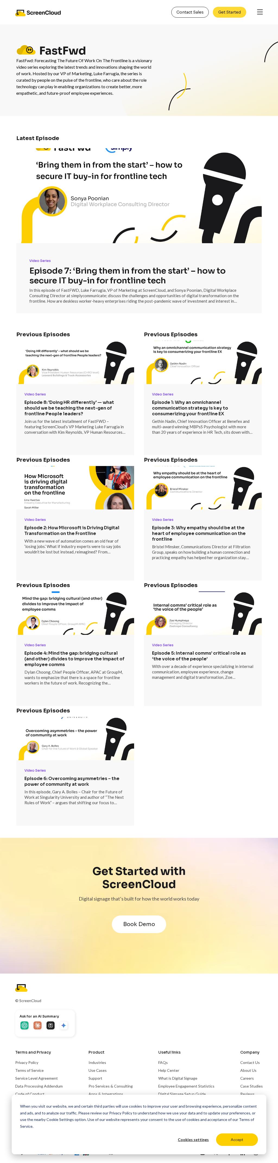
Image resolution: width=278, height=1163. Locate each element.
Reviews (247, 1094)
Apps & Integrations (106, 1094)
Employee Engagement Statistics (186, 1086)
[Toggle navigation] (260, 12)
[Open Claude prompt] (38, 1025)
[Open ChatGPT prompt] (24, 1025)
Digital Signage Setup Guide (182, 1094)
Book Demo (139, 924)
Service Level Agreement (36, 1078)
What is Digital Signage (177, 1078)
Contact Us (250, 1062)
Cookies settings (193, 1139)
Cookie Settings (60, 1119)
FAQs (163, 1062)
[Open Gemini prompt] (64, 1025)
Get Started (229, 12)
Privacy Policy (120, 1113)
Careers (247, 1078)
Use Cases (98, 1070)
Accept (237, 1139)
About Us (248, 1070)
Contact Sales (190, 12)
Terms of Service (29, 1070)
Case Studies (251, 1086)
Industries (97, 1062)
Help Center (168, 1070)
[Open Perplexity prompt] (51, 1025)
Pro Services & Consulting (111, 1086)
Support (95, 1078)
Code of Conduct (30, 1094)
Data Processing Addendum (39, 1086)
